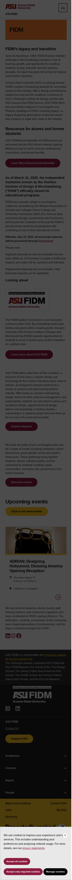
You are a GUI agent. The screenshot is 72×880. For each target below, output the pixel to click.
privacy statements (33, 848)
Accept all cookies (16, 861)
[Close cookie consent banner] (65, 835)
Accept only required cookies (23, 871)
